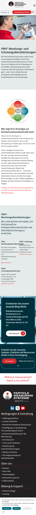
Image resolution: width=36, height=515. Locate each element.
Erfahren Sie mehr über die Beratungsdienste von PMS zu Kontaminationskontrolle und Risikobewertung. (17, 190)
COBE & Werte (8, 481)
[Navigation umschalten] (34, 6)
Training (5, 494)
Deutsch (4, 12)
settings (16, 505)
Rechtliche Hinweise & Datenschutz (16, 424)
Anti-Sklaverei (8, 439)
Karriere (5, 468)
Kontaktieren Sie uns (21, 12)
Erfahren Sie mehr (25, 254)
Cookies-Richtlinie (9, 421)
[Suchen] (33, 12)
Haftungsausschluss (10, 418)
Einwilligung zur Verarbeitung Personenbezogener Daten (13, 429)
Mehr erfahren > (6, 263)
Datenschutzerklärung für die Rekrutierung (13, 435)
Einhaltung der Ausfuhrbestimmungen (10, 447)
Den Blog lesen (14, 333)
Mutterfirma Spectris (10, 477)
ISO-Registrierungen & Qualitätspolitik (10, 456)
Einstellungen (27, 508)
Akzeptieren (7, 508)
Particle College (8, 491)
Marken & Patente (9, 452)
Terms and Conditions (11, 443)
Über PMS (6, 471)
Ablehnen (16, 508)
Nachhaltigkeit (8, 474)
